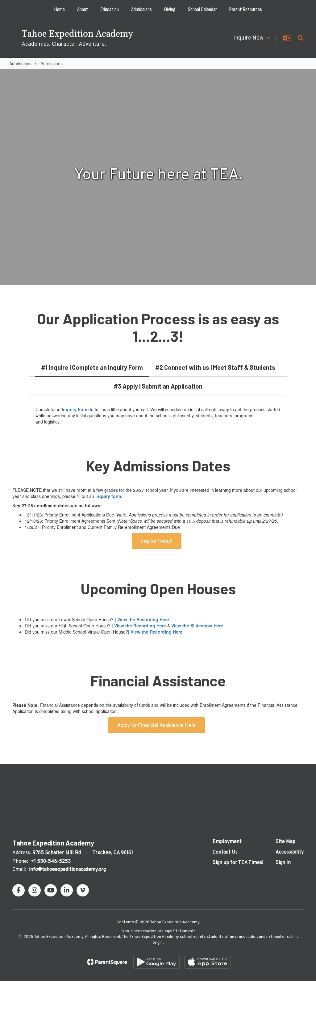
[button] (252, 38)
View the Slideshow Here (197, 625)
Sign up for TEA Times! (238, 863)
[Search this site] (300, 38)
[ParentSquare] (107, 962)
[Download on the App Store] (207, 962)
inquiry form (108, 496)
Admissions (20, 63)
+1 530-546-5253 (51, 861)
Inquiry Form (75, 409)
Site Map (285, 842)
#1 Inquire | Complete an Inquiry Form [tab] (92, 367)
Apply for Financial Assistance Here (156, 724)
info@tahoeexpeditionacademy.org (67, 870)
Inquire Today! (156, 540)
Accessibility (290, 852)
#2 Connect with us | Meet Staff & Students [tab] (215, 367)
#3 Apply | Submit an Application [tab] (158, 386)
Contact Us (225, 852)
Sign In (283, 863)
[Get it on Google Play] (156, 962)
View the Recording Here (143, 619)
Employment (227, 842)
